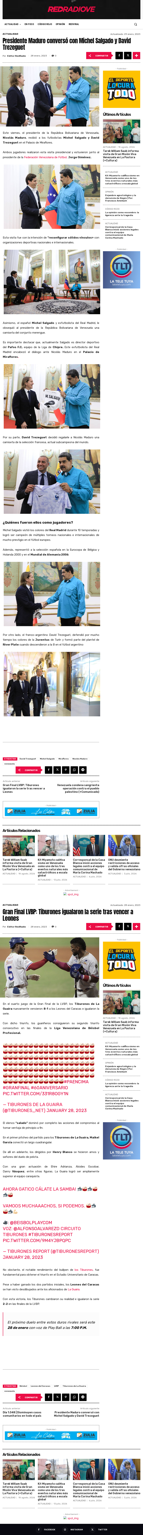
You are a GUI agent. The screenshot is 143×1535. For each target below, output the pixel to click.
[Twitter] (127, 55)
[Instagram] (65, 1530)
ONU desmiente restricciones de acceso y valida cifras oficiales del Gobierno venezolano (124, 864)
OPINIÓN (109, 192)
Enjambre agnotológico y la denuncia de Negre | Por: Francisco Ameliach (120, 198)
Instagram (77, 1529)
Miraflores (63, 759)
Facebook (49, 1529)
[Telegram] (83, 770)
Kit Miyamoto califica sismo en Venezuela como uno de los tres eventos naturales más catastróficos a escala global (122, 179)
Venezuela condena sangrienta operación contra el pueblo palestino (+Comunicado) (78, 788)
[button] (135, 24)
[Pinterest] (65, 770)
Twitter (102, 1529)
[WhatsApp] (74, 770)
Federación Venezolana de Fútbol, (45, 157)
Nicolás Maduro (80, 759)
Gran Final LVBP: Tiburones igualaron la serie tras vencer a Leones (24, 788)
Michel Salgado (47, 759)
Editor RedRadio (16, 56)
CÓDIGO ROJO (112, 209)
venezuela (9, 764)
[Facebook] (119, 55)
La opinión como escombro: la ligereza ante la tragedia (122, 213)
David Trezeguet (28, 759)
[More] (136, 55)
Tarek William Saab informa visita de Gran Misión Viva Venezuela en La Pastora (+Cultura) (121, 155)
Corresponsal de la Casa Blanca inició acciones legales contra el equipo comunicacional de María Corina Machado (122, 232)
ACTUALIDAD (10, 34)
